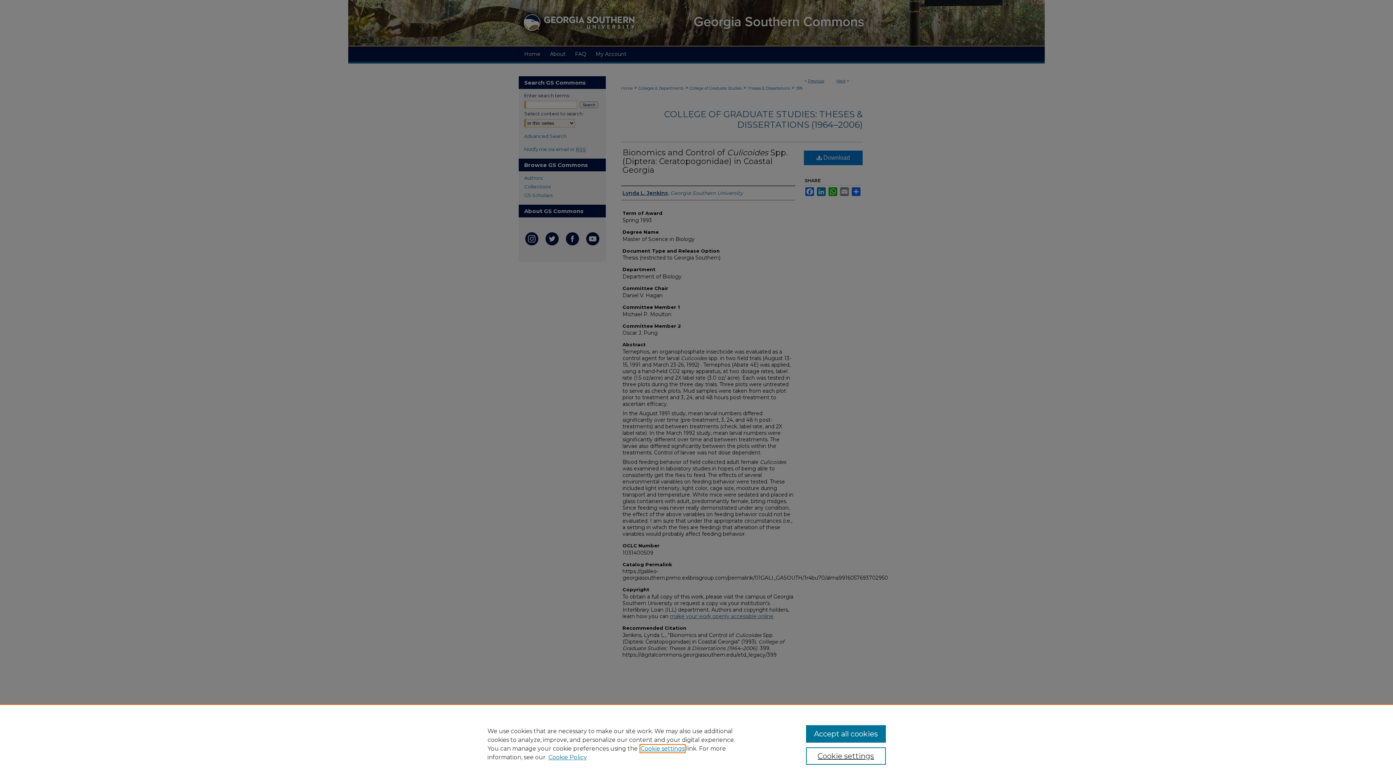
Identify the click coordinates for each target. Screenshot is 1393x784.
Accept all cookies (846, 734)
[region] (696, 744)
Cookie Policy (567, 757)
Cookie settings (663, 748)
